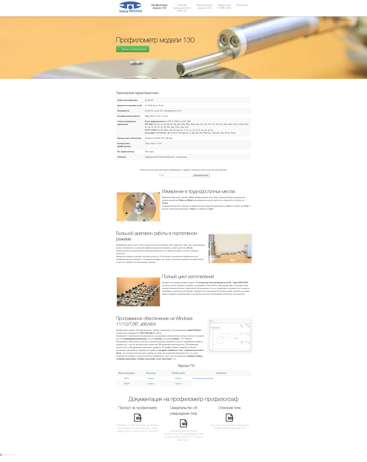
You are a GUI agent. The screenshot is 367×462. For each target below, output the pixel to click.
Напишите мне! (201, 175)
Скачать (151, 378)
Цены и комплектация (133, 49)
